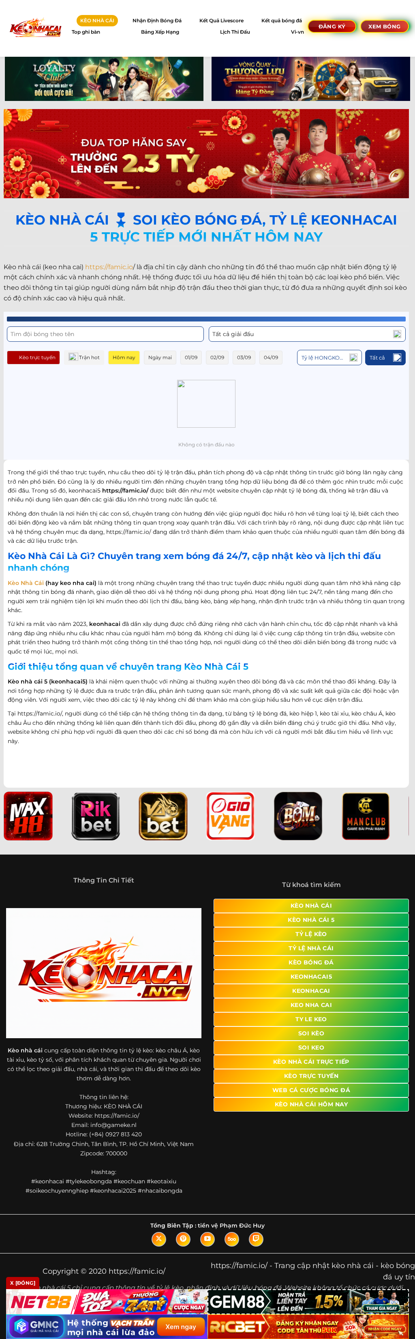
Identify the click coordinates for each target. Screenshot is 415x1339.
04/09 (271, 357)
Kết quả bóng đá (281, 20)
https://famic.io (109, 267)
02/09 (217, 357)
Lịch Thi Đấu (235, 32)
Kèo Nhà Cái (26, 583)
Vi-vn (297, 32)
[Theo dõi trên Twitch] (256, 1239)
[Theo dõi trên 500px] (232, 1239)
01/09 (191, 357)
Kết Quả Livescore (221, 20)
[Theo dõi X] (159, 1239)
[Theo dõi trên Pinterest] (183, 1239)
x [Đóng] (22, 1283)
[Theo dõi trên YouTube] (207, 1239)
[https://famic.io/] (35, 28)
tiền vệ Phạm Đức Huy (231, 1225)
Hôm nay (124, 357)
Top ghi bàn (86, 32)
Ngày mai (160, 357)
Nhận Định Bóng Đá (157, 20)
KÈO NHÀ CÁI (97, 20)
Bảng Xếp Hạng (160, 32)
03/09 (244, 357)
